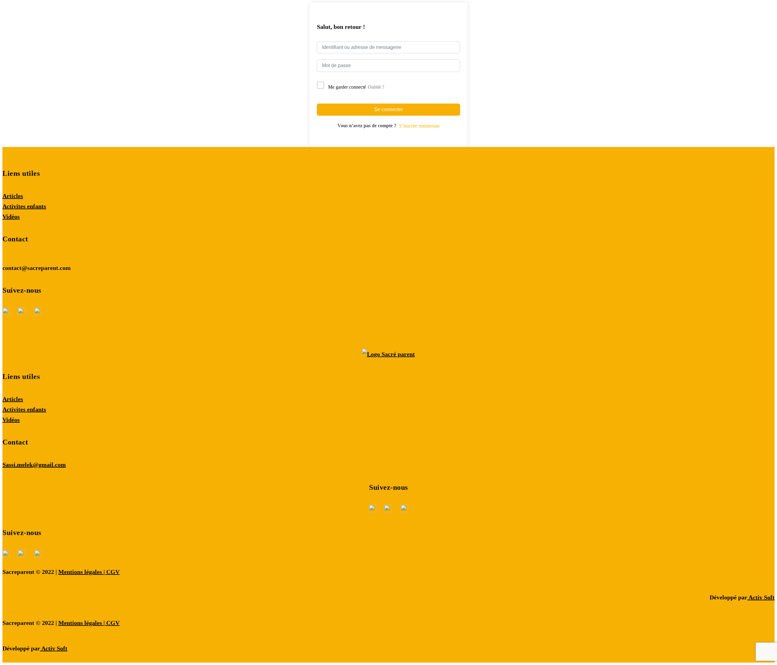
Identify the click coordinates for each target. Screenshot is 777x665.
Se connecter (388, 109)
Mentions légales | (82, 571)
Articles (12, 196)
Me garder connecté (347, 87)
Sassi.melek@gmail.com (34, 464)
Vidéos (11, 216)
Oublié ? (376, 87)
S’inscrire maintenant (419, 125)
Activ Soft (761, 597)
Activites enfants (24, 206)
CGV (113, 571)
